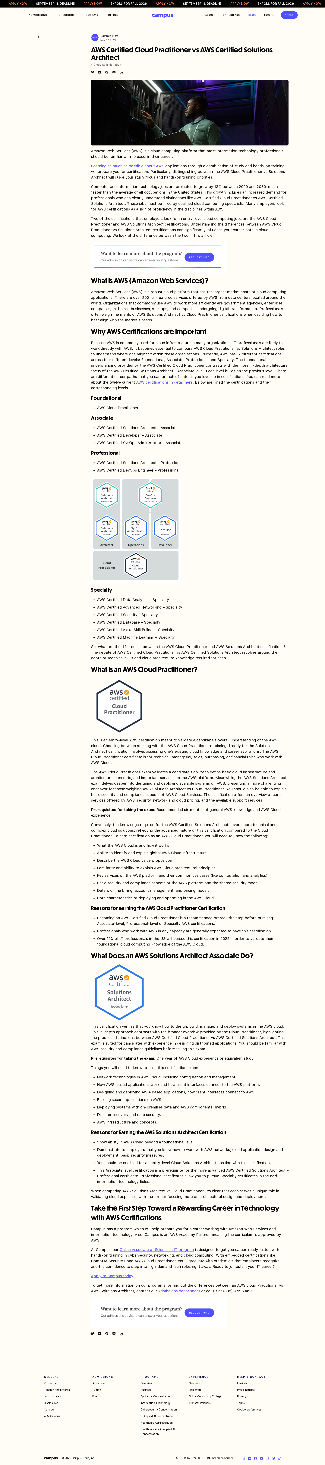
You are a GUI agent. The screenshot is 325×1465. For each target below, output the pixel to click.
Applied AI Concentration (156, 1396)
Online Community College (205, 1396)
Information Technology (156, 1402)
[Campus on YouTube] (261, 1458)
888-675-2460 (190, 1458)
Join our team (52, 1396)
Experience (232, 15)
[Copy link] (122, 73)
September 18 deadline (55, 3)
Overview (146, 1383)
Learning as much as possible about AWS (127, 166)
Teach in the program (57, 1389)
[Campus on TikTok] (279, 1458)
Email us (242, 1383)
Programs (90, 15)
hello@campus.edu (223, 1458)
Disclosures (51, 1402)
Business (146, 1389)
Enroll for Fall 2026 (129, 3)
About (210, 15)
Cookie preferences (249, 1409)
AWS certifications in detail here (164, 382)
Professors (64, 15)
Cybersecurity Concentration (159, 1409)
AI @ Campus (52, 1416)
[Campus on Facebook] (255, 1458)
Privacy (241, 1396)
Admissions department (179, 1291)
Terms (241, 1402)
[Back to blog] (39, 37)
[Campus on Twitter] (273, 1458)
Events (96, 1396)
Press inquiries (246, 1389)
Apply (289, 15)
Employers (195, 1389)
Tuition (112, 15)
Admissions (38, 15)
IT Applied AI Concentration (158, 1416)
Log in (269, 15)
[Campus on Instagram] (244, 1458)
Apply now (98, 1383)
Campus (162, 16)
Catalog (49, 1409)
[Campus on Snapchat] (267, 1458)
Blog (252, 15)
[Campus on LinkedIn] (249, 1458)
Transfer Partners (200, 1402)
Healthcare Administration (157, 1422)
